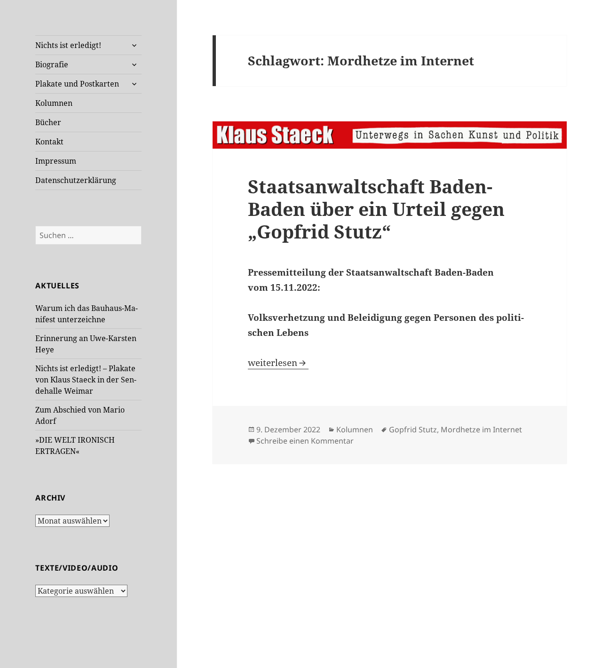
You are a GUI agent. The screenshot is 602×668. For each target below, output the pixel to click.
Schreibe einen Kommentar (305, 441)
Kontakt (49, 141)
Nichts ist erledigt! (68, 45)
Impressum (55, 161)
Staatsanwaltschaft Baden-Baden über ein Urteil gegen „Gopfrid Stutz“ (376, 209)
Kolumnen (53, 103)
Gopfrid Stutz (413, 429)
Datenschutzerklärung (75, 180)
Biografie (51, 64)
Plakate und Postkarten (77, 84)
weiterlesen (278, 363)
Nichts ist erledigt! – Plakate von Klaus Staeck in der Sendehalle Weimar (85, 379)
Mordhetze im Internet (481, 429)
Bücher (48, 122)
